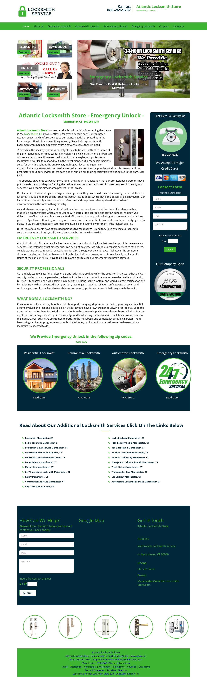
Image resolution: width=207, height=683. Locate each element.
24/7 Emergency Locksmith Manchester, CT (47, 472)
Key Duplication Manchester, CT (128, 447)
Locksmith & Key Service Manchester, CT (46, 447)
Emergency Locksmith (143, 26)
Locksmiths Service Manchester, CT (43, 452)
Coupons (164, 26)
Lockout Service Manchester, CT (41, 442)
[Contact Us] (45, 69)
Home (26, 26)
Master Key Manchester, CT (39, 467)
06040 (78, 342)
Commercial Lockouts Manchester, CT (45, 481)
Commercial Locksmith (87, 26)
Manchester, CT (72, 121)
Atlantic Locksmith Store (32, 130)
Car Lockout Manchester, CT (126, 476)
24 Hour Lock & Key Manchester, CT (130, 457)
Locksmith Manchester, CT (39, 438)
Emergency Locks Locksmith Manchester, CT (135, 462)
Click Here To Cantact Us (170, 116)
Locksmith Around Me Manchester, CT (45, 457)
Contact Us (178, 26)
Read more (24, 52)
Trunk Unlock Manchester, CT (127, 467)
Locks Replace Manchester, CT (41, 462)
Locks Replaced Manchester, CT (128, 438)
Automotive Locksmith (115, 26)
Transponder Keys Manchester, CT (129, 472)
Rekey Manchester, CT (36, 476)
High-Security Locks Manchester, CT (130, 442)
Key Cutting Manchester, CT (39, 486)
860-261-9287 (119, 9)
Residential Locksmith (59, 26)
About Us (38, 26)
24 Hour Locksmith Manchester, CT (130, 452)
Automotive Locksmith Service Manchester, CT (136, 481)
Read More (39, 397)
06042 (84, 342)
